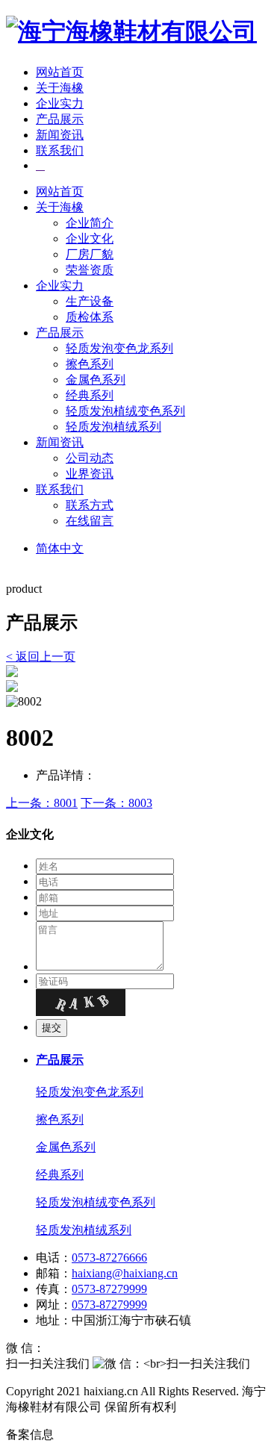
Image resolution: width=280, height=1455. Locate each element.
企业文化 (89, 238)
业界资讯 (89, 473)
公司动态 (89, 458)
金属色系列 (95, 379)
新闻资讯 (60, 134)
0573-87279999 (109, 1289)
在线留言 (89, 520)
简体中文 (60, 548)
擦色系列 (89, 364)
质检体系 (89, 317)
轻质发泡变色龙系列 (119, 348)
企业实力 (60, 103)
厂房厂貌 (89, 254)
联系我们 (60, 150)
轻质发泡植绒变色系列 (125, 411)
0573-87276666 (109, 1257)
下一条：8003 (116, 803)
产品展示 (60, 119)
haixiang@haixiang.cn (125, 1273)
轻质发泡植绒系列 (113, 426)
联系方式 (89, 505)
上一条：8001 (42, 803)
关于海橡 (60, 87)
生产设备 (89, 301)
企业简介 (89, 222)
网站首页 (60, 72)
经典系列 (89, 395)
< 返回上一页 (40, 656)
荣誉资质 (89, 270)
